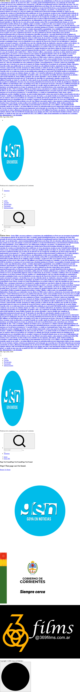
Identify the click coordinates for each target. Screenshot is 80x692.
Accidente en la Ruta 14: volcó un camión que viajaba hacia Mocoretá (27, 11)
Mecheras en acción (40, 46)
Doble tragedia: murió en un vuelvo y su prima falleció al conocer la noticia (37, 105)
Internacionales (8, 208)
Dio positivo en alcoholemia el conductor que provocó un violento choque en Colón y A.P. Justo (39, 72)
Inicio (5, 457)
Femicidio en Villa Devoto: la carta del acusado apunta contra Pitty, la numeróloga (31, 22)
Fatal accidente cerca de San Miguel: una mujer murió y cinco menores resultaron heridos (45, 101)
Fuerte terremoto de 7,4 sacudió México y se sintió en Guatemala (33, 92)
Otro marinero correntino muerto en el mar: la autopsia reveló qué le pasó (38, 86)
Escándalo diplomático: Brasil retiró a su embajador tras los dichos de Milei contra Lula (36, 56)
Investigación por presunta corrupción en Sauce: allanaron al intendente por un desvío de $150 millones (40, 109)
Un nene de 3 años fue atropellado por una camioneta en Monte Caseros (40, 61)
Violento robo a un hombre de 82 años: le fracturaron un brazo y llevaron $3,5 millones (42, 83)
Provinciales (7, 204)
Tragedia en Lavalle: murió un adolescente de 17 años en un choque (51, 85)
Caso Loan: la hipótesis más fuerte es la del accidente (26, 32)
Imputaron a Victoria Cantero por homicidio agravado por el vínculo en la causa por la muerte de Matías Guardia (37, 63)
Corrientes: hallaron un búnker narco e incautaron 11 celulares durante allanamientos (44, 89)
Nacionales (7, 206)
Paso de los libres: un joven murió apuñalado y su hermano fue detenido (39, 89)
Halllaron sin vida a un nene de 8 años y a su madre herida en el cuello (41, 96)
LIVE (6, 201)
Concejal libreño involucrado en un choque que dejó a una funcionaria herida (39, 111)
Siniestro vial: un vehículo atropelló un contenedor (58, 39)
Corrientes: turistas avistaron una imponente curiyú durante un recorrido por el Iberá (33, 108)
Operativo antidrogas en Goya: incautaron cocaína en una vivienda (44, 13)
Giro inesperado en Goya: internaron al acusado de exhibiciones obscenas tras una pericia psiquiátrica (39, 81)
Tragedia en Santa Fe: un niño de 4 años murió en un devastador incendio (29, 80)
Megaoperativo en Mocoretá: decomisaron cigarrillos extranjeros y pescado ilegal (32, 34)
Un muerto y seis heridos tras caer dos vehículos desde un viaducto (32, 43)
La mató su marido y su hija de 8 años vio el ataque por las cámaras (49, 24)
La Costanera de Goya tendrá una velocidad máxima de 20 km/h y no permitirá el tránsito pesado (43, 27)
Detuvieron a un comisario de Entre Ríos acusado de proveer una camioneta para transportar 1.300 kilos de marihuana (37, 3)
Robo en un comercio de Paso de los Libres (41, 41)
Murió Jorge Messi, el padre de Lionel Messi (19, 46)
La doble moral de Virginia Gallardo (42, 36)
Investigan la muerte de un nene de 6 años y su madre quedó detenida (25, 2)
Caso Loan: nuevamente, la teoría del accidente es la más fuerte (27, 8)
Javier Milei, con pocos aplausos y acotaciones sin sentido (29, 1)
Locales (6, 202)
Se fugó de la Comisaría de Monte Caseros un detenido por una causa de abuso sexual (49, 60)
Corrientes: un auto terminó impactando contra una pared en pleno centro (43, 94)
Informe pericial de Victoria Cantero (14, 50)
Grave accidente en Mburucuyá (64, 36)
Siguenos (7, 190)
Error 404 (7, 458)
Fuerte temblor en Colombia (32, 39)
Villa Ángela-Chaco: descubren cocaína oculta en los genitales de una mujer (39, 102)
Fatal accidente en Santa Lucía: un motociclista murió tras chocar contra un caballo (39, 14)
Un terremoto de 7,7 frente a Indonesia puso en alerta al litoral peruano (31, 18)
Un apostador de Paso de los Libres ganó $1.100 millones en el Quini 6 (37, 24)
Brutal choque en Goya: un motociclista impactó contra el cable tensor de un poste (40, 37)
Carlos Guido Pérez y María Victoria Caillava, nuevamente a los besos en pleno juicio (41, 52)
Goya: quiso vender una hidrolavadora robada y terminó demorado (39, 28)
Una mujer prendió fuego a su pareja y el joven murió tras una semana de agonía (38, 52)
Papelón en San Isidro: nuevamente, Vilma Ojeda (26, 31)
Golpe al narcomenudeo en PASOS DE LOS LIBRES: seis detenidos (47, 104)
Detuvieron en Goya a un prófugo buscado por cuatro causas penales (34, 59)
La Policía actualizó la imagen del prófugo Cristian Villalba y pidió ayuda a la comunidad (36, 55)
